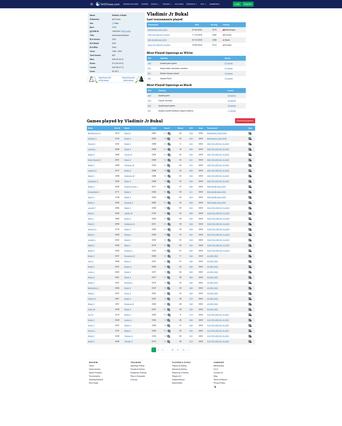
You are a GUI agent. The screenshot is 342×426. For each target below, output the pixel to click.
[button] (91, 4)
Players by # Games (180, 373)
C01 (191, 160)
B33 (191, 170)
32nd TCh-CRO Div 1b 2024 (159, 45)
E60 (191, 293)
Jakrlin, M (128, 213)
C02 (191, 144)
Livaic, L (91, 272)
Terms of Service (220, 379)
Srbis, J (91, 219)
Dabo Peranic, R (94, 160)
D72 (191, 165)
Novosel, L (128, 283)
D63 (191, 256)
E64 (191, 154)
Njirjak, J (127, 235)
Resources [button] (191, 4)
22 (183, 350)
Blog (215, 376)
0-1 (165, 165)
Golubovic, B (129, 224)
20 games (232, 106)
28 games (232, 95)
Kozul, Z (127, 293)
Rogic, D (91, 277)
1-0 (165, 138)
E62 (149, 68)
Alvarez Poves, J (131, 187)
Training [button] (166, 4)
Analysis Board (178, 379)
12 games (229, 78)
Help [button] (202, 4)
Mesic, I (127, 245)
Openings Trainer (138, 366)
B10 (191, 197)
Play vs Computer (138, 376)
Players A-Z (176, 376)
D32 (191, 138)
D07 (149, 111)
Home (91, 366)
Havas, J (91, 331)
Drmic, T (91, 325)
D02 (149, 106)
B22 (191, 208)
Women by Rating (179, 369)
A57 (191, 235)
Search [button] (154, 4)
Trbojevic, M (129, 165)
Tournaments (94, 376)
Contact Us (218, 373)
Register (248, 4)
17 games (232, 111)
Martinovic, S (93, 288)
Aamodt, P (128, 203)
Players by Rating (179, 366)
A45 (149, 63)
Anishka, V (92, 138)
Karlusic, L (128, 251)
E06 (191, 267)
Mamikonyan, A (94, 133)
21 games (229, 68)
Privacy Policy (219, 383)
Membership (215, 4)
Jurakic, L (92, 240)
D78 (191, 341)
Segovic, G (92, 229)
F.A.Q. (216, 369)
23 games (232, 101)
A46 (191, 187)
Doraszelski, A (93, 192)
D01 (149, 73)
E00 (191, 176)
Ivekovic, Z (92, 170)
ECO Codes (179, 4)
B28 (191, 133)
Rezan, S (127, 267)
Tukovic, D (128, 336)
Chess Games (94, 369)
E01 (191, 336)
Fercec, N (128, 154)
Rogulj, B (91, 144)
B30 (191, 149)
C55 (191, 309)
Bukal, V (127, 133)
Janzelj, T (92, 208)
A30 (191, 219)
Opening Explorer (130, 4)
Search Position (95, 373)
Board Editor (177, 383)
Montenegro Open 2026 (157, 30)
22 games (229, 63)
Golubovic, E (93, 181)
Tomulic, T (128, 341)
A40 (149, 95)
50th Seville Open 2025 (157, 40)
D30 (191, 181)
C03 (149, 101)
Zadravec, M (129, 176)
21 (178, 350)
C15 (191, 315)
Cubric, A (128, 320)
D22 (191, 245)
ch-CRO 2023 (212, 256)
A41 (149, 78)
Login (237, 4)
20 (172, 350)
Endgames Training (138, 373)
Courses (144, 4)
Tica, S (90, 261)
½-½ (165, 133)
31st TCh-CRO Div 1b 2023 (218, 315)
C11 (191, 192)
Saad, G (91, 197)
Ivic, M (90, 315)
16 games (229, 73)
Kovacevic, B (129, 256)
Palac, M (91, 309)
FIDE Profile (126, 31)
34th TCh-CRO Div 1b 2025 (159, 35)
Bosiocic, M (129, 304)
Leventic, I (92, 149)
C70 (191, 299)
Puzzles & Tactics (138, 369)
